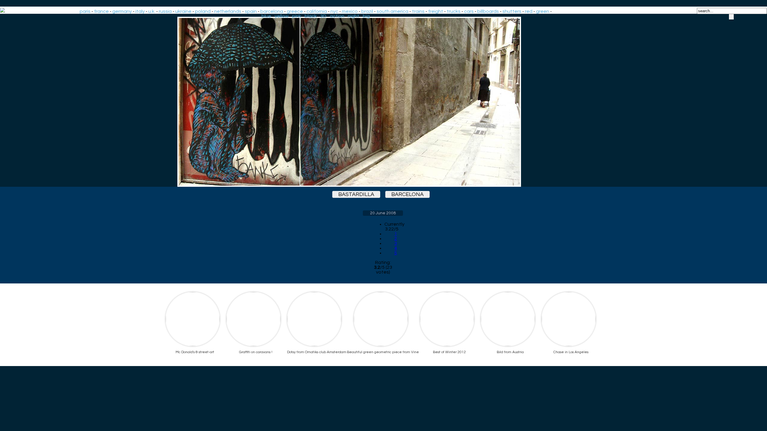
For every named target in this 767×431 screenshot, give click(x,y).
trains (418, 11)
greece (295, 11)
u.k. (151, 11)
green (542, 11)
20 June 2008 (383, 213)
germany (122, 11)
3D (323, 16)
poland (203, 11)
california (317, 11)
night (353, 16)
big (366, 16)
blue (266, 16)
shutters (511, 11)
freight (435, 11)
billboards (488, 11)
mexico (350, 11)
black (311, 16)
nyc (334, 11)
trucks (453, 11)
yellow (282, 16)
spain (251, 11)
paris (85, 11)
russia (165, 11)
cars (469, 11)
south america (392, 11)
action (337, 16)
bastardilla (356, 194)
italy (140, 11)
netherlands (227, 11)
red (528, 11)
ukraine (183, 11)
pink (296, 16)
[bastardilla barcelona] (383, 102)
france (101, 11)
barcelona (271, 11)
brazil (367, 11)
